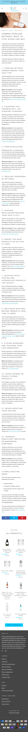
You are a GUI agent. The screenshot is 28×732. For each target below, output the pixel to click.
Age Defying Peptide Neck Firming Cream (21, 572)
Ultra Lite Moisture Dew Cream (21, 551)
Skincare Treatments (7, 669)
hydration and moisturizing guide (10, 234)
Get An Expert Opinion (7, 690)
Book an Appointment (7, 672)
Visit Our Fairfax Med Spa (8, 664)
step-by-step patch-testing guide (10, 303)
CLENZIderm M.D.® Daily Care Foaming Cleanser (20, 594)
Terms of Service (6, 701)
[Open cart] (26, 8)
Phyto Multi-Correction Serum (7, 551)
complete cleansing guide (8, 141)
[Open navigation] (2, 8)
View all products (14, 625)
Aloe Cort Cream (7, 570)
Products (4, 685)
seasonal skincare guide (14, 431)
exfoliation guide (6, 171)
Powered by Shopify (14, 712)
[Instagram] (5, 651)
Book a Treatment (6, 667)
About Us (4, 659)
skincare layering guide (17, 266)
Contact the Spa (6, 677)
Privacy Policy (5, 704)
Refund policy (5, 699)
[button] (5, 554)
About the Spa (5, 674)
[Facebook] (2, 651)
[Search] (23, 8)
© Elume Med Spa (14, 710)
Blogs (3, 688)
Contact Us (4, 661)
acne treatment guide (13, 368)
